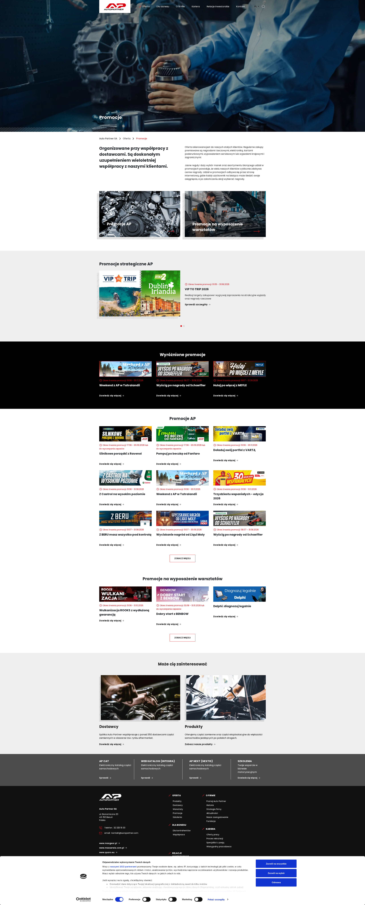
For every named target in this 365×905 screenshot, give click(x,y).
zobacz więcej (182, 558)
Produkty (177, 801)
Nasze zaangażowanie (217, 817)
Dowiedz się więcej (110, 395)
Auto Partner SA (108, 138)
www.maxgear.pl (108, 843)
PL (255, 6)
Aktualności (212, 813)
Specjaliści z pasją (215, 842)
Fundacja (211, 821)
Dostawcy (178, 805)
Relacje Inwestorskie (180, 855)
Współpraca (179, 834)
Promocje (177, 813)
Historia (210, 805)
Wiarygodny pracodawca (218, 846)
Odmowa (276, 882)
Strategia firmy (213, 809)
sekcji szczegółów (222, 891)
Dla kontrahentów (181, 830)
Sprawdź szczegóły (199, 289)
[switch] (146, 899)
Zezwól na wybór (276, 873)
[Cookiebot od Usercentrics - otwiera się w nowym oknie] (83, 899)
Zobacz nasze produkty (199, 744)
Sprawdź (103, 777)
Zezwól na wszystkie (276, 864)
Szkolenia (177, 817)
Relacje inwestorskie (217, 6)
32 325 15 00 (119, 827)
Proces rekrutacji (214, 838)
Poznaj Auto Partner (216, 801)
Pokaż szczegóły (216, 899)
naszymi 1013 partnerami (123, 866)
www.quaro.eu (106, 852)
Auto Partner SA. (108, 1)
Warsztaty (178, 809)
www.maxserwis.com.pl (111, 848)
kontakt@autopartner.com (124, 833)
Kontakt (240, 6)
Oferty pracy (212, 834)
